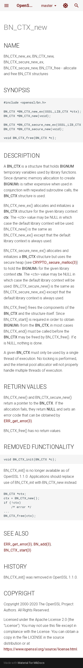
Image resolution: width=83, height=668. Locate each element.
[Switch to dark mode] (65, 5)
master (47, 5)
